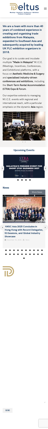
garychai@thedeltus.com (23, 325)
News (27, 240)
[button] (5, 126)
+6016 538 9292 (19, 329)
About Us (8, 287)
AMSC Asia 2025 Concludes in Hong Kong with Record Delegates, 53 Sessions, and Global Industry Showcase (24, 231)
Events (6, 292)
